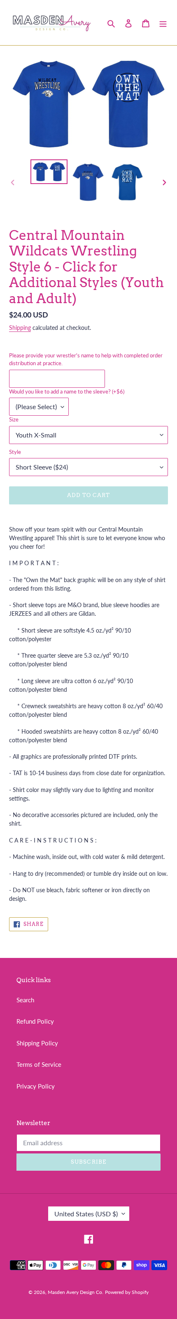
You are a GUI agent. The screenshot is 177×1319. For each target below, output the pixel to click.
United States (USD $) (86, 1214)
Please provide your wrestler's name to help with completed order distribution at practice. (86, 359)
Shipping (20, 327)
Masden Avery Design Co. (75, 1292)
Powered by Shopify (127, 1292)
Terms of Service (38, 1064)
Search (25, 1000)
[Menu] (163, 22)
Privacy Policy (35, 1086)
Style (15, 452)
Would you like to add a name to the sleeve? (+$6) (66, 391)
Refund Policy (35, 1021)
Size (14, 419)
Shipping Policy (37, 1043)
